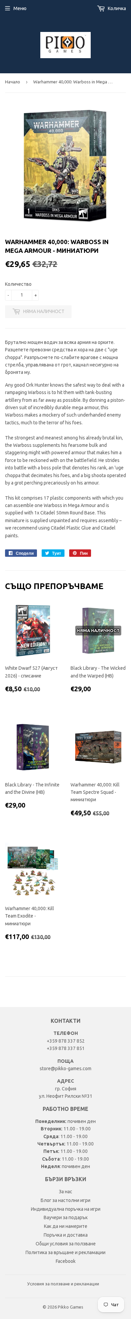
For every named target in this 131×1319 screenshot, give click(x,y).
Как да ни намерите (65, 1226)
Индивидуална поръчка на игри (65, 1209)
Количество (18, 284)
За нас (65, 1191)
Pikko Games (70, 1307)
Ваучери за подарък (66, 1217)
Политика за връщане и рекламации (65, 1252)
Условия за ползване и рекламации (63, 1283)
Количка (116, 8)
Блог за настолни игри (65, 1200)
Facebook (66, 1261)
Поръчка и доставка (66, 1235)
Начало (12, 81)
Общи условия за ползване (66, 1243)
